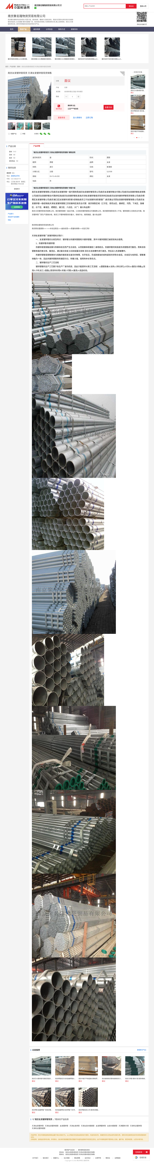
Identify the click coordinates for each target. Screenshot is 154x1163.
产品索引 (11, 214)
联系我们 (46, 1158)
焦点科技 (80, 1161)
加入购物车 (77, 117)
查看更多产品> (142, 1050)
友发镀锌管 (64, 1126)
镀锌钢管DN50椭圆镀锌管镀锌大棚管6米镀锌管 (46, 59)
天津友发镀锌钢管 (51, 1126)
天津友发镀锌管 (38, 1126)
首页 (6, 67)
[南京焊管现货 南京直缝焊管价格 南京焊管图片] (138, 102)
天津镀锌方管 (124, 1126)
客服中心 (56, 1158)
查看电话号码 (15, 176)
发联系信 (61, 117)
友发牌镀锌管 (101, 1126)
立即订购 (89, 117)
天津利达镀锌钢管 (38, 1128)
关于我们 (35, 1158)
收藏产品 (13, 134)
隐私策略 (77, 1158)
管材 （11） (13, 152)
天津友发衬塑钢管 (87, 1126)
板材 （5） (12, 158)
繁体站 (108, 1158)
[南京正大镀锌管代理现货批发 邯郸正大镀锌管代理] (138, 81)
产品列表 (13, 67)
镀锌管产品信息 (69, 1150)
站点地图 (67, 1158)
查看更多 (17, 189)
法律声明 (98, 1158)
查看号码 (108, 107)
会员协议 (87, 1158)
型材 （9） (12, 155)
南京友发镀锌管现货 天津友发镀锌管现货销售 (80, 1152)
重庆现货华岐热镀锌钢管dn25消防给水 (90, 59)
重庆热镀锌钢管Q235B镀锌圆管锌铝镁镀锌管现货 (24, 59)
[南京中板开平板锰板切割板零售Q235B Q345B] (138, 122)
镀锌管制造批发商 (84, 1150)
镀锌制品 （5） (14, 161)
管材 (18, 67)
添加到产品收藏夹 (13, 217)
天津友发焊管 (75, 1126)
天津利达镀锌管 (136, 1126)
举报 (23, 134)
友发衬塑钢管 (112, 1126)
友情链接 (117, 1158)
